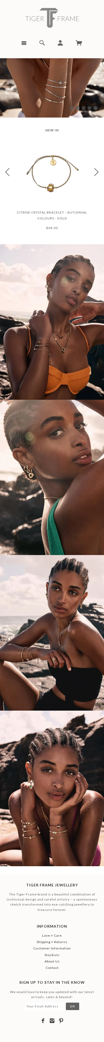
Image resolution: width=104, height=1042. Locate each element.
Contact (52, 968)
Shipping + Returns (52, 942)
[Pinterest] (61, 1020)
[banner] (52, 18)
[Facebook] (43, 1020)
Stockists (52, 955)
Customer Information (52, 948)
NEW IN (52, 130)
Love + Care (52, 935)
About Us (52, 961)
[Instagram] (52, 1020)
